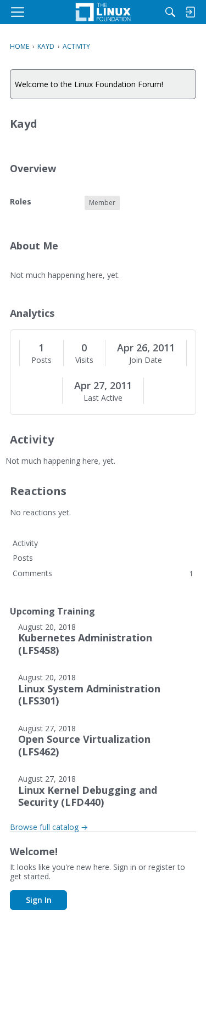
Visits (84, 360)
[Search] (170, 12)
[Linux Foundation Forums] (102, 12)
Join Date (145, 360)
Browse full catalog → (49, 827)
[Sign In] (190, 12)
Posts (41, 360)
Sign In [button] (39, 900)
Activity (25, 543)
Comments (103, 573)
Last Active (103, 398)
